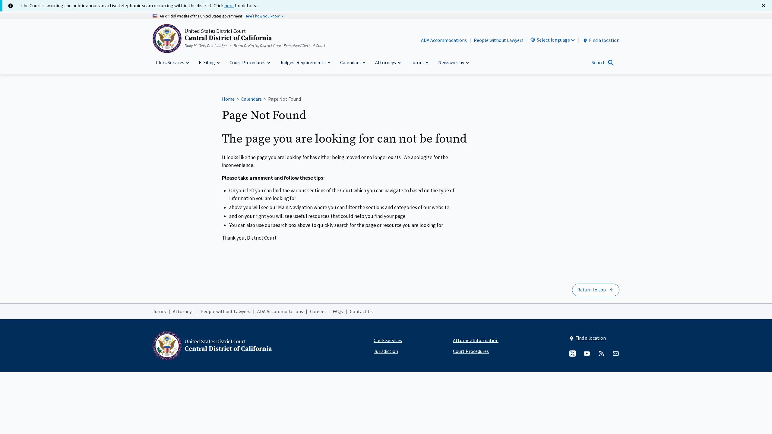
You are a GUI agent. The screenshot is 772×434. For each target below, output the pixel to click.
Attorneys (183, 311)
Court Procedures (471, 351)
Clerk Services (388, 340)
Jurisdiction (386, 351)
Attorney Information (475, 340)
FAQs (338, 311)
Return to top (591, 290)
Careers (318, 311)
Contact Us (361, 311)
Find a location (604, 40)
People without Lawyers (499, 40)
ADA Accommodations (444, 40)
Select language (553, 40)
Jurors (159, 311)
